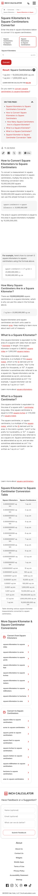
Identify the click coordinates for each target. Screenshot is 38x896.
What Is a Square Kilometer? (18, 128)
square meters (23, 351)
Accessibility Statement (19, 875)
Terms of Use (19, 866)
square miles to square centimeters (12, 721)
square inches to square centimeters (12, 749)
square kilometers (24, 389)
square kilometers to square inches (14, 674)
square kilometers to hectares (14, 696)
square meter (10, 416)
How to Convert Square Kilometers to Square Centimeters (16, 115)
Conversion (10, 9)
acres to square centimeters (14, 727)
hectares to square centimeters (10, 772)
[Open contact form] (33, 69)
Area (18, 9)
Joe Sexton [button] (11, 148)
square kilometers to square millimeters (14, 689)
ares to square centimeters (13, 779)
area (11, 325)
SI (18, 362)
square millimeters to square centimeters (14, 765)
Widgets (19, 858)
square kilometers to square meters (14, 681)
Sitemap (19, 880)
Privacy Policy (19, 871)
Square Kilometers (9, 12)
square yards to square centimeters (12, 734)
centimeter (29, 407)
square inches (19, 413)
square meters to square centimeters (12, 757)
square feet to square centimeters (11, 741)
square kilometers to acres (13, 652)
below (28, 83)
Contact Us (19, 853)
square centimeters (25, 481)
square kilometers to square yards (14, 658)
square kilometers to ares (13, 701)
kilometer (6, 346)
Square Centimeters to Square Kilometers (8, 42)
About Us (19, 849)
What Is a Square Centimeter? (19, 131)
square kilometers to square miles (14, 645)
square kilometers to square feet (14, 666)
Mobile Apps (19, 862)
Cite (28, 153)
